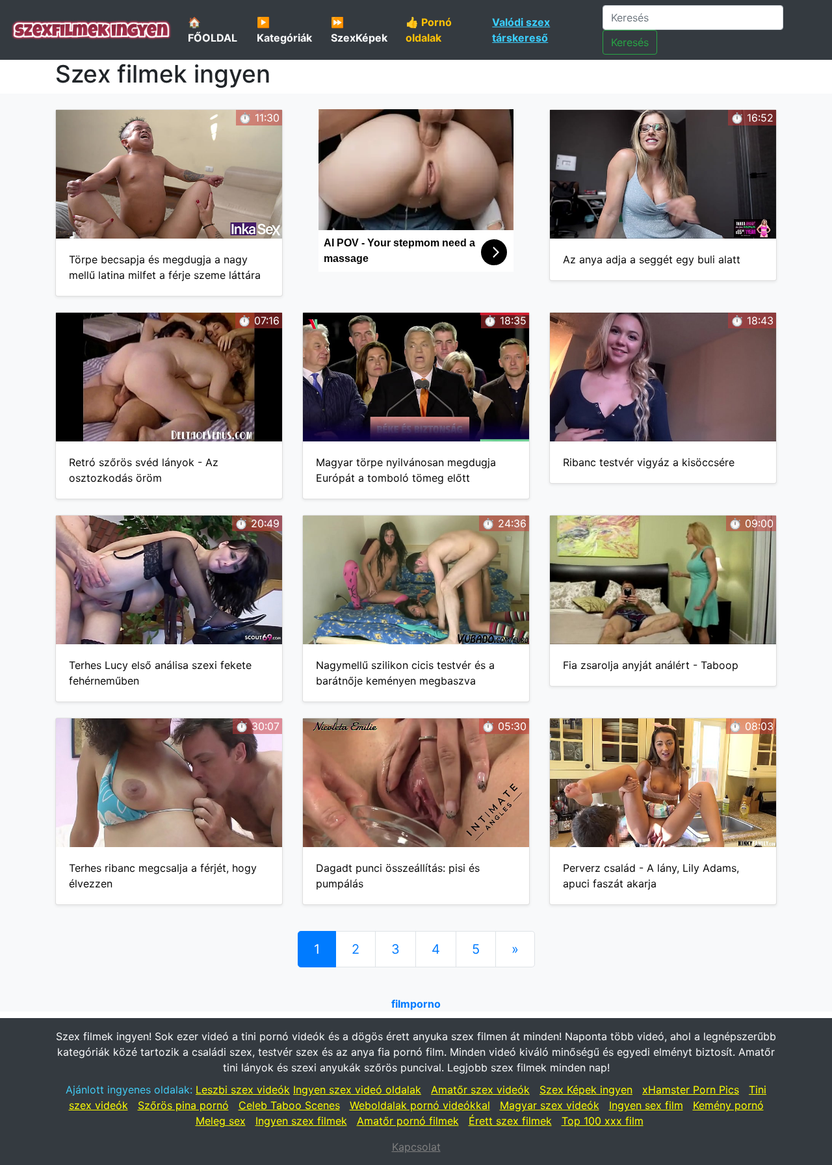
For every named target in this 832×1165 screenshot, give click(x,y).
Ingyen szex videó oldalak (357, 1089)
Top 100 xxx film (603, 1120)
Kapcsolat (416, 1146)
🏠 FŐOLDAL (212, 30)
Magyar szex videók (549, 1105)
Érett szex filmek (510, 1120)
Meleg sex (221, 1120)
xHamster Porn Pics (690, 1089)
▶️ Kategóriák (284, 30)
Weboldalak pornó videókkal (420, 1105)
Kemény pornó (728, 1105)
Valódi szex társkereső (521, 30)
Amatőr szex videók (480, 1089)
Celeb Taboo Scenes (289, 1105)
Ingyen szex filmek (301, 1120)
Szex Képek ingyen (586, 1089)
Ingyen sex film (646, 1105)
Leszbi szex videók (243, 1089)
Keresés (630, 42)
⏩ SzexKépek (359, 30)
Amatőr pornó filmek (408, 1120)
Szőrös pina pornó (183, 1105)
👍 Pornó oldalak (429, 30)
